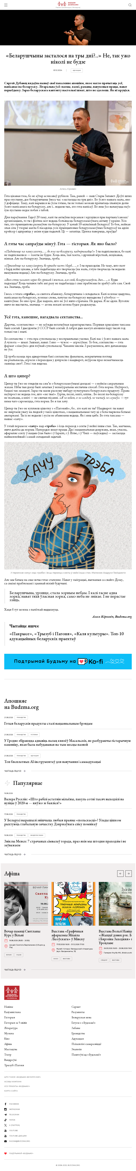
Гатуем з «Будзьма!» (84, 1023)
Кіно (7, 1038)
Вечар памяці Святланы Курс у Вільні (22, 933)
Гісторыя (34, 734)
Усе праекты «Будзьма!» (17, 1086)
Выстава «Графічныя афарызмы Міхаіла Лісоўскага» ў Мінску (68, 935)
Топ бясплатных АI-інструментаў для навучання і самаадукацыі (52, 761)
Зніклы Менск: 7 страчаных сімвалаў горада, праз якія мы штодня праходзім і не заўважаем (65, 843)
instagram (14, 1109)
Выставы (66, 959)
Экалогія (77, 1049)
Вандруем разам (36, 835)
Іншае (18, 955)
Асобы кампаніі (12, 1081)
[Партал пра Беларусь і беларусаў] (67, 5)
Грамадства (21, 717)
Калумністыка (12, 1012)
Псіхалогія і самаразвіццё (86, 1044)
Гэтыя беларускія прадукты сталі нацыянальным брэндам (48, 723)
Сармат (76, 1007)
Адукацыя (77, 70)
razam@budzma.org (19, 1141)
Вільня (9, 955)
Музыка (9, 1033)
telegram (14, 1114)
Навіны (8, 1007)
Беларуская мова (81, 1017)
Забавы (76, 1028)
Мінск (55, 959)
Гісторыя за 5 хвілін (15, 1023)
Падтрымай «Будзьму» (21, 1153)
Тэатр (7, 1054)
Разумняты (78, 1012)
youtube (13, 1130)
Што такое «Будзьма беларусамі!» (22, 1077)
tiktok (12, 1120)
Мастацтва (10, 1049)
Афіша (8, 1044)
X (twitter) (14, 1125)
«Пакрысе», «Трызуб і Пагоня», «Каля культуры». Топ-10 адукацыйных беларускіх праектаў (66, 636)
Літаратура (11, 1028)
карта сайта (11, 1091)
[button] (128, 873)
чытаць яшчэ (12, 771)
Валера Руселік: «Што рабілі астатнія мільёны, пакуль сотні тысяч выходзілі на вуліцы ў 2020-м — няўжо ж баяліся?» (64, 801)
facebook (14, 1104)
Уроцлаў (104, 960)
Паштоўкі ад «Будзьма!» (86, 1054)
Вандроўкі (10, 1060)
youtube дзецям (18, 1136)
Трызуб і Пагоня (14, 1065)
